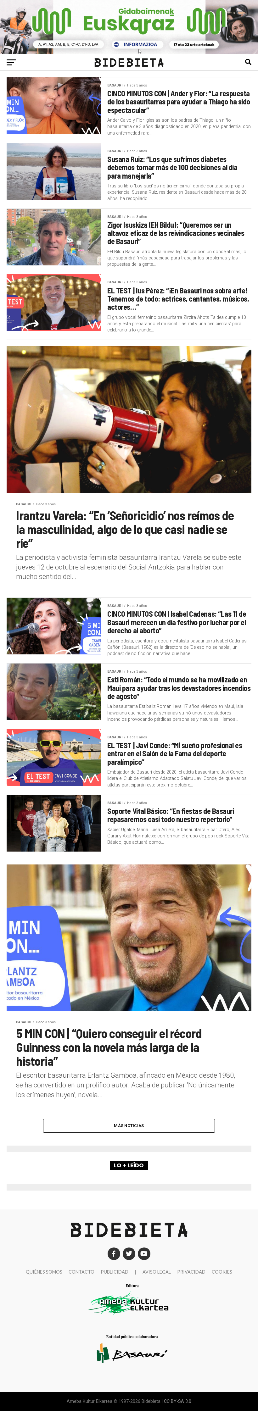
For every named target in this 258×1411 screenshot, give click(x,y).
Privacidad (191, 1272)
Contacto (81, 1272)
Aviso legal (157, 1272)
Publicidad (114, 1272)
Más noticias (129, 1125)
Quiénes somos (44, 1272)
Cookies (222, 1272)
